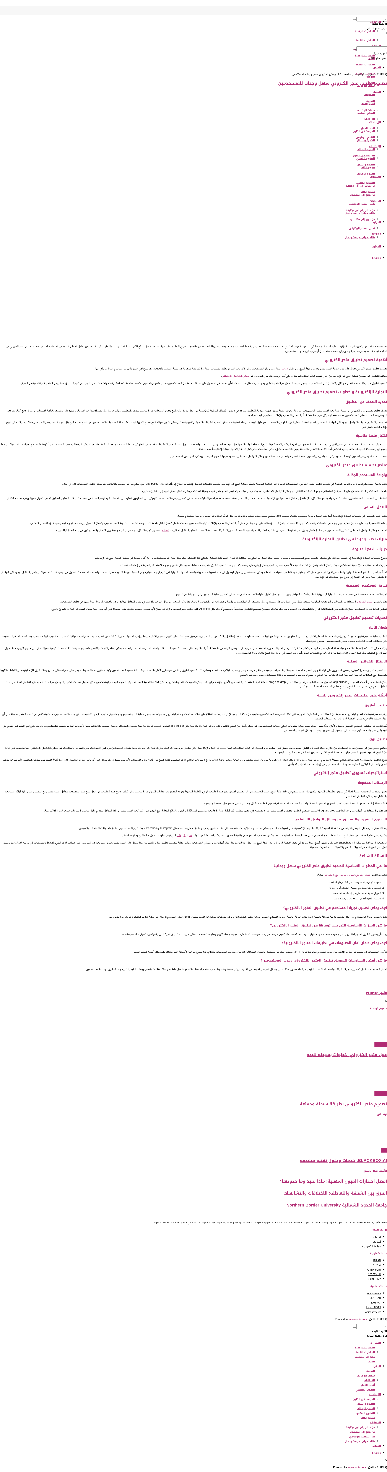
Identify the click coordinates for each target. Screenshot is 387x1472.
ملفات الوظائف (366, 1375)
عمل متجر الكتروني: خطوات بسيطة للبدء (347, 1055)
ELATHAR (375, 1298)
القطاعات (369, 1380)
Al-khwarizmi (374, 1269)
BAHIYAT (376, 1302)
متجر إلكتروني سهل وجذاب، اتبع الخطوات (347, 875)
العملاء (165, 530)
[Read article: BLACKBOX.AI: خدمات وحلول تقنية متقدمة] (193, 1133)
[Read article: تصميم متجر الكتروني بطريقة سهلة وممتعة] (193, 1077)
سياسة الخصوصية (371, 1246)
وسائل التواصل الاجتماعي (235, 376)
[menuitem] (376, 233)
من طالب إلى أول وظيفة (360, 210)
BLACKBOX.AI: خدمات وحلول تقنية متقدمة (343, 1160)
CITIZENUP (374, 1274)
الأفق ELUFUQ (376, 993)
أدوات (285, 368)
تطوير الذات (368, 191)
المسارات (375, 176)
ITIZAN (377, 1260)
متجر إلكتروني (364, 601)
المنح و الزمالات (366, 149)
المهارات (375, 22)
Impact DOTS (373, 1307)
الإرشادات (375, 1394)
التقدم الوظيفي (365, 1389)
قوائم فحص (358, 74)
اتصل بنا (377, 1241)
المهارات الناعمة (365, 40)
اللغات (371, 1361)
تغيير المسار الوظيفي (362, 204)
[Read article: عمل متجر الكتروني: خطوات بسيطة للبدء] (193, 1027)
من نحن (377, 1236)
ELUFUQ (382, 74)
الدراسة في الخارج (364, 155)
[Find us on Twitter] (386, 3)
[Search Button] (354, 19)
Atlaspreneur (374, 1293)
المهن (377, 1366)
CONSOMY (374, 1279)
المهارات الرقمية (365, 31)
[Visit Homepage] (382, 14)
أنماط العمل (368, 1385)
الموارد (376, 222)
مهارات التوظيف (365, 1357)
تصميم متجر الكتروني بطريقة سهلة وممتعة (343, 1104)
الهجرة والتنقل (366, 164)
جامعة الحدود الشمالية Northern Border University (336, 1205)
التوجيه (370, 1371)
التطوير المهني (365, 182)
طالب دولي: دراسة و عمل (360, 237)
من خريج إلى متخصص (362, 219)
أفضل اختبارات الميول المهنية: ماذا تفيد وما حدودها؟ (333, 1181)
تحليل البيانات (184, 835)
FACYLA (376, 1265)
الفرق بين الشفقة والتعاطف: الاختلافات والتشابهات (335, 1193)
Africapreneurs (373, 1312)
